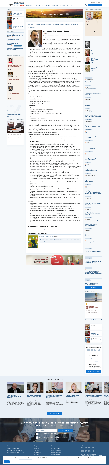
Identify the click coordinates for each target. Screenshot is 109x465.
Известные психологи (65, 24)
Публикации (29, 5)
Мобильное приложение (56, 450)
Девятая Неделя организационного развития (92, 81)
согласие (92, 363)
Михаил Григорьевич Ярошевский (95, 44)
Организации (55, 5)
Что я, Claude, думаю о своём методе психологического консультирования (15, 35)
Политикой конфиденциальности (93, 362)
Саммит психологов (17, 45)
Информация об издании (56, 452)
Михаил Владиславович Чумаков (94, 59)
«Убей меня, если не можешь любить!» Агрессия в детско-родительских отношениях (54, 396)
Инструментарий (46, 5)
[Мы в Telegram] (88, 350)
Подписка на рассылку (55, 448)
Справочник (63, 5)
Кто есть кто (37, 5)
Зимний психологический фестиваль (14, 450)
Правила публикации (55, 454)
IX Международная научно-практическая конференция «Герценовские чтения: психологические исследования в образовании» (92, 135)
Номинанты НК (74, 24)
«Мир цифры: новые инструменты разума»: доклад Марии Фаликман (34, 396)
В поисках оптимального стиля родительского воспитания (72, 396)
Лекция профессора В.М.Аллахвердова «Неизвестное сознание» (14, 396)
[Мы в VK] (92, 350)
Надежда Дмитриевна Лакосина (96, 51)
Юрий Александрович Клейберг (91, 22)
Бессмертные (31, 24)
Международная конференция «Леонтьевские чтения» (91, 284)
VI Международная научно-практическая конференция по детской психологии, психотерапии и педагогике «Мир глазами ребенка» (93, 124)
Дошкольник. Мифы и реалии (13, 39)
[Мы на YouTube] (95, 350)
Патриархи (37, 24)
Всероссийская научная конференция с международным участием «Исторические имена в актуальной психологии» (93, 212)
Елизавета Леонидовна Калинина (46, 236)
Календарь (69, 5)
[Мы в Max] (98, 350)
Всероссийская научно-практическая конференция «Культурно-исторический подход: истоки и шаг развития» (93, 263)
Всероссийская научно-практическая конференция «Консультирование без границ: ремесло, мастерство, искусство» (93, 253)
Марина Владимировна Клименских (96, 68)
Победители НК (55, 24)
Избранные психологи (46, 24)
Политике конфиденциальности (25, 458)
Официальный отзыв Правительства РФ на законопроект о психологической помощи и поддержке (15, 49)
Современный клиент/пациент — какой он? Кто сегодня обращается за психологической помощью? (93, 396)
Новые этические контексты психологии (13, 44)
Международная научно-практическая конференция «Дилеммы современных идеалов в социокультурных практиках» (93, 233)
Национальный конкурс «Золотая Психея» (15, 452)
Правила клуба (54, 456)
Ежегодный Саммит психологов (13, 448)
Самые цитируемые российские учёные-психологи (41, 229)
